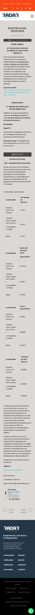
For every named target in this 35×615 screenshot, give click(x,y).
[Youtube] (30, 8)
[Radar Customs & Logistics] (14, 16)
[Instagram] (25, 8)
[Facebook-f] (21, 8)
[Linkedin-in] (17, 8)
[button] (31, 611)
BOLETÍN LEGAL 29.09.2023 (13, 470)
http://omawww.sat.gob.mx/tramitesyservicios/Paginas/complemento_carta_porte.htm (17, 92)
